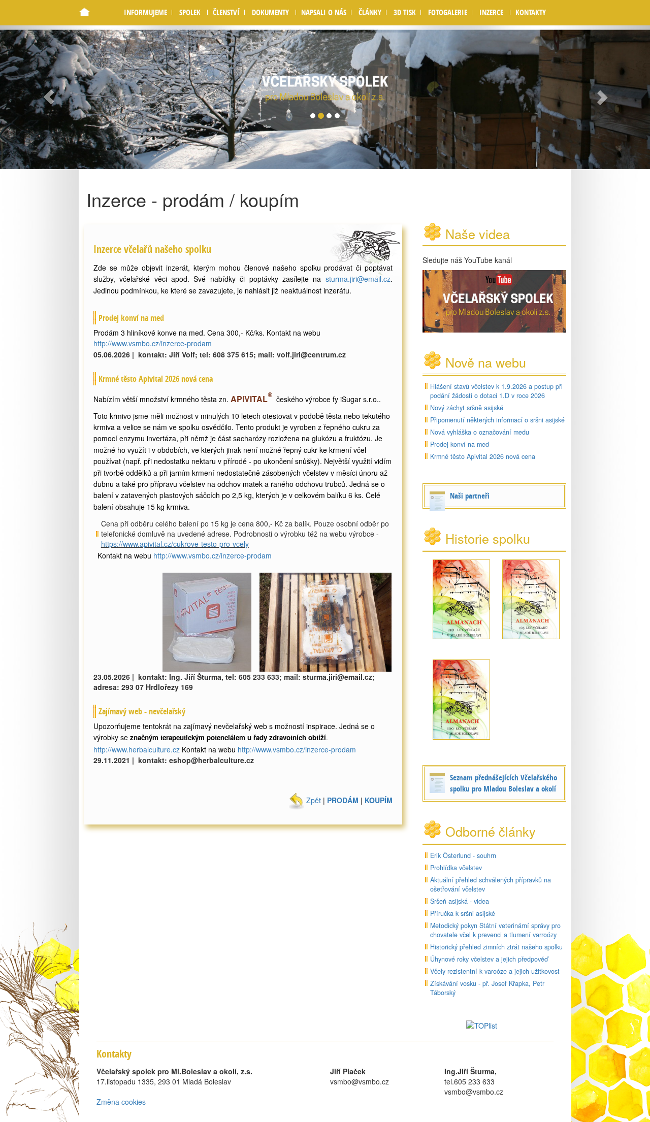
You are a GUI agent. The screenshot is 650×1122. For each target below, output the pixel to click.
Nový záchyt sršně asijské (466, 407)
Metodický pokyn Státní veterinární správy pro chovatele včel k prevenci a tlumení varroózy (495, 930)
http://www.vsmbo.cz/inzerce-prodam (152, 343)
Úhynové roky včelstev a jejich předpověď (489, 959)
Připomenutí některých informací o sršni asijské (497, 419)
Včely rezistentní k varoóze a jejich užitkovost (495, 971)
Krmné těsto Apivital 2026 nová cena (482, 456)
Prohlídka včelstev (456, 867)
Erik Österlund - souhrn (463, 855)
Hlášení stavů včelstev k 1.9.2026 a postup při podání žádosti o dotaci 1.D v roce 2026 (496, 391)
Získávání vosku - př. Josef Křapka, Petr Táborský (487, 988)
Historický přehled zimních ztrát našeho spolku (496, 946)
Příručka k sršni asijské (462, 913)
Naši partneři (470, 495)
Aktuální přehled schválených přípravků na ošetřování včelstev (490, 884)
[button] (190, 12)
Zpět (312, 800)
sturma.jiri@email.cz (358, 279)
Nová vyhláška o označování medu (479, 432)
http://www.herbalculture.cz (136, 749)
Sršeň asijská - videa (459, 901)
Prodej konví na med (459, 444)
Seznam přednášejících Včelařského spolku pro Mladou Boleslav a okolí (503, 783)
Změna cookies (121, 1102)
